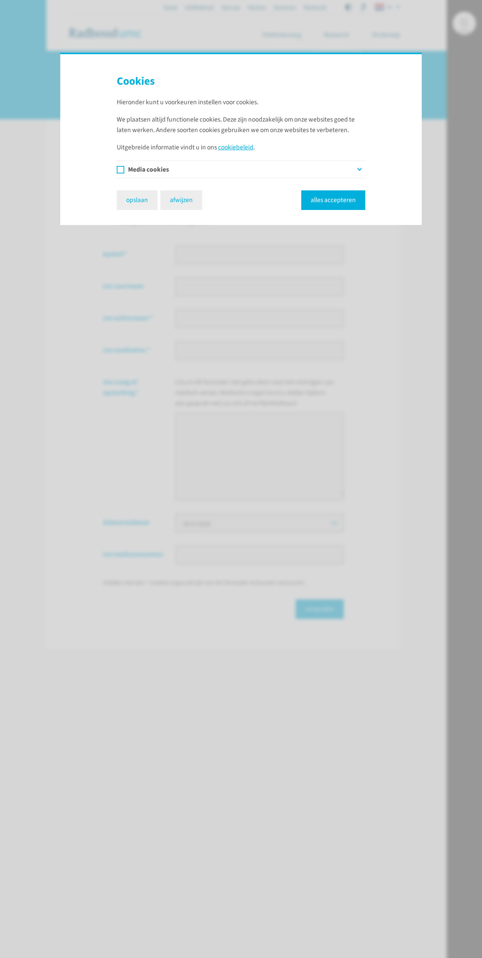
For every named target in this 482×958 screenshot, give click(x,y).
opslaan (137, 200)
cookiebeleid (235, 147)
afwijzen (181, 200)
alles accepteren (333, 200)
